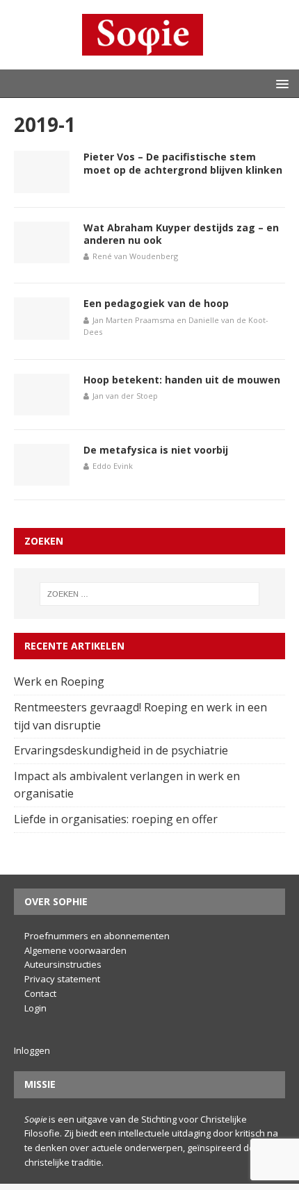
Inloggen (32, 1050)
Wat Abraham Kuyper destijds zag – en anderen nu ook (181, 234)
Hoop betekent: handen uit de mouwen (181, 379)
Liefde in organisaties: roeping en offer (117, 819)
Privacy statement (62, 979)
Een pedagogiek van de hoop (156, 303)
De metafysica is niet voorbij (155, 449)
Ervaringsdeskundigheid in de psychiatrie (122, 750)
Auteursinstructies (63, 964)
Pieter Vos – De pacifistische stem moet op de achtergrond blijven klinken (182, 163)
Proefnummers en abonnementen (97, 935)
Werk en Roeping (60, 681)
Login (35, 1008)
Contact (40, 993)
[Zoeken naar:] (150, 594)
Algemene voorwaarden (75, 950)
